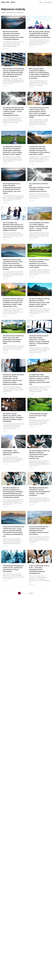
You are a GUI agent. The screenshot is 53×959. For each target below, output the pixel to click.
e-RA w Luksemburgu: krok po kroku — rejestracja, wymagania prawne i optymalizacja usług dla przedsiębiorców (39, 569)
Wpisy (41, 2)
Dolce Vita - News (8, 2)
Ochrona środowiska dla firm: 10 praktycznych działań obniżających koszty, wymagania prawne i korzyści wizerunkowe (39, 530)
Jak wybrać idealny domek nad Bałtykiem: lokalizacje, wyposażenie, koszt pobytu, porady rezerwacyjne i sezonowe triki (39, 454)
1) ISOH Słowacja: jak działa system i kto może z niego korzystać (38, 415)
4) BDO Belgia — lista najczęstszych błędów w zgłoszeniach (11, 452)
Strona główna (48, 2)
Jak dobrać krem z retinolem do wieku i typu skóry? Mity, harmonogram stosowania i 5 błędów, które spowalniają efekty (13, 339)
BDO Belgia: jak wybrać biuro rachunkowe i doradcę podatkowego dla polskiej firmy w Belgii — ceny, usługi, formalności (39, 491)
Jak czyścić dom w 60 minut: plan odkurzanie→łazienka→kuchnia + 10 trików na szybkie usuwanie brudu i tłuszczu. (39, 187)
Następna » (31, 593)
